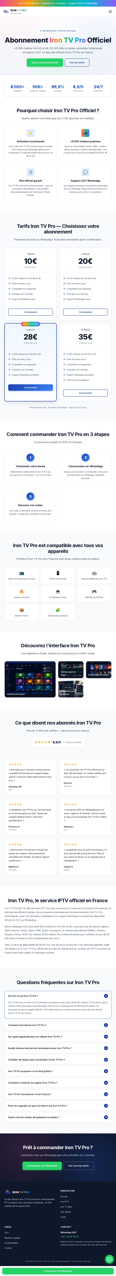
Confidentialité (11, 1243)
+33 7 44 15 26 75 (70, 1236)
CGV (7, 1232)
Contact (8, 1248)
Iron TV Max (66, 1207)
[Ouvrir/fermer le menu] (110, 11)
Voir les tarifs (77, 62)
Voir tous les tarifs (78, 1165)
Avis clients (66, 1212)
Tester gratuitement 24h (45, 62)
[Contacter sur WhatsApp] (109, 1259)
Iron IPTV (65, 1201)
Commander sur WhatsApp (42, 1165)
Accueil (64, 1196)
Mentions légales (12, 1238)
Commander (30, 312)
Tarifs (63, 1217)
